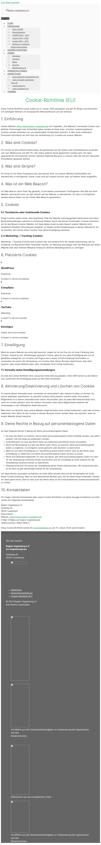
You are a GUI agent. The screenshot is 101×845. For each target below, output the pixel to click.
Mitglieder (16, 56)
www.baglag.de (18, 86)
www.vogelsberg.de (20, 89)
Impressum (16, 590)
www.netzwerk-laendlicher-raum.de (22, 81)
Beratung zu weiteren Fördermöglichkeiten (20, 45)
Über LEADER (17, 29)
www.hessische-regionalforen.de (25, 77)
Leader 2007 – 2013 (20, 41)
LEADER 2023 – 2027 (20, 35)
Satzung (15, 65)
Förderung (13, 26)
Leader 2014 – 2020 (20, 38)
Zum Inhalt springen (10, 2)
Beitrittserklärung (19, 68)
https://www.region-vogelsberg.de (33, 126)
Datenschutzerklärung (22, 593)
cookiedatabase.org (42, 528)
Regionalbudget (18, 32)
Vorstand (15, 59)
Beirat (14, 62)
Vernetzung (14, 74)
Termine (11, 91)
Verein (10, 53)
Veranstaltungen (17, 71)
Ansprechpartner (17, 50)
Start (10, 23)
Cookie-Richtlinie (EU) (21, 596)
